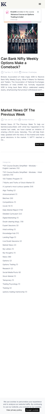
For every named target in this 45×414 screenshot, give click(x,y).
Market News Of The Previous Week (18, 112)
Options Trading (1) (10, 264)
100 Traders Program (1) (12, 179)
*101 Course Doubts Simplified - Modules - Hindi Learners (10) (22, 173)
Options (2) (7, 261)
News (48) (7, 257)
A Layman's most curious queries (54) (18, 186)
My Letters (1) (8, 249)
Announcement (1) (10, 194)
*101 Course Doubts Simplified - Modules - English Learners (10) (20, 167)
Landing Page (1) (9, 237)
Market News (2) (9, 245)
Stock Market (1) (9, 276)
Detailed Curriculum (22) (12, 214)
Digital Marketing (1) (11, 218)
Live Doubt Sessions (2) (12, 241)
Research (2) (8, 268)
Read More (39, 94)
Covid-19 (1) (8, 206)
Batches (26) (8, 198)
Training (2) (7, 288)
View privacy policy (14, 410)
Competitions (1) (9, 202)
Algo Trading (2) (9, 190)
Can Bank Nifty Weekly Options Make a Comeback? (19, 62)
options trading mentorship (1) (15, 292)
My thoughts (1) (9, 253)
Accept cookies (32, 410)
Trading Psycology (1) (11, 284)
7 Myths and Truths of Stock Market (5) (19, 183)
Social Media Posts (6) (12, 272)
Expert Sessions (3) (10, 225)
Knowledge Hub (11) (11, 233)
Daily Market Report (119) (13, 210)
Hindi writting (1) (9, 229)
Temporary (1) (8, 280)
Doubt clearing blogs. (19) (13, 222)
